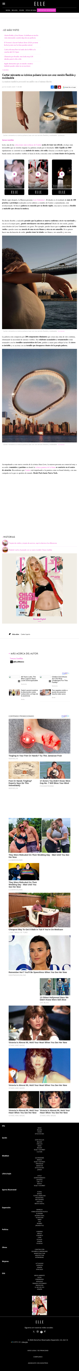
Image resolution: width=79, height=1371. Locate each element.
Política (5, 1229)
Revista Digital (39, 619)
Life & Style (6, 1174)
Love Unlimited (39, 200)
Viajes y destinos (39, 1162)
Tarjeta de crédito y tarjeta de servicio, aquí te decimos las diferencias (33, 543)
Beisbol (39, 1194)
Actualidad (39, 1263)
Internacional (39, 1216)
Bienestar (39, 1166)
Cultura (39, 1152)
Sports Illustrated (9, 1190)
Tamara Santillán (16, 658)
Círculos (39, 1144)
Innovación (39, 1285)
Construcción (39, 1249)
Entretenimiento (39, 1178)
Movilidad (39, 1281)
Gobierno (39, 1231)
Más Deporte (39, 1199)
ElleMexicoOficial (46, 1331)
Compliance (37, 1357)
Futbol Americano (39, 1196)
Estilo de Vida (39, 1168)
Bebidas (39, 1160)
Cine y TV (39, 1182)
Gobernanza (39, 1279)
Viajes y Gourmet (39, 1150)
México (39, 1233)
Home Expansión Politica (39, 1211)
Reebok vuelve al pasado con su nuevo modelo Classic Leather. (30, 550)
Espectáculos (39, 1140)
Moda (8, 10)
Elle (3, 1126)
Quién (4, 1138)
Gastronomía (39, 1158)
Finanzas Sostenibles (40, 1283)
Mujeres (39, 1223)
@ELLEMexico (18, 662)
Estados (39, 1239)
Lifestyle (39, 1202)
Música (39, 1184)
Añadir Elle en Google (70, 87)
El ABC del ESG (39, 1287)
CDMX (39, 1237)
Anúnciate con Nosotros (38, 1363)
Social (39, 1277)
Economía (39, 1213)
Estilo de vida (31, 10)
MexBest (5, 1156)
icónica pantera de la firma (45, 467)
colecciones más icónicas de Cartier (28, 144)
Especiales (39, 1269)
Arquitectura (39, 1255)
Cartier (27, 470)
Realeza (39, 1142)
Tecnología (39, 1217)
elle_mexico (39, 1331)
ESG (39, 1221)
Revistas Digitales (47, 10)
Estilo (40, 1176)
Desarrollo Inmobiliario (39, 1251)
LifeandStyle (39, 1225)
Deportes (39, 1180)
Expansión (6, 1207)
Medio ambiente (39, 1275)
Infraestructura (39, 1253)
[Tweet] (55, 87)
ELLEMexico (33, 1331)
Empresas (39, 1210)
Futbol (39, 1192)
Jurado (39, 1170)
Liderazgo (39, 1265)
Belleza (14, 10)
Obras (40, 1219)
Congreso (39, 1235)
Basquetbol (39, 1198)
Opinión (39, 1241)
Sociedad (39, 1243)
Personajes (39, 1164)
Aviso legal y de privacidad (37, 1350)
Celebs (21, 10)
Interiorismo (39, 1257)
